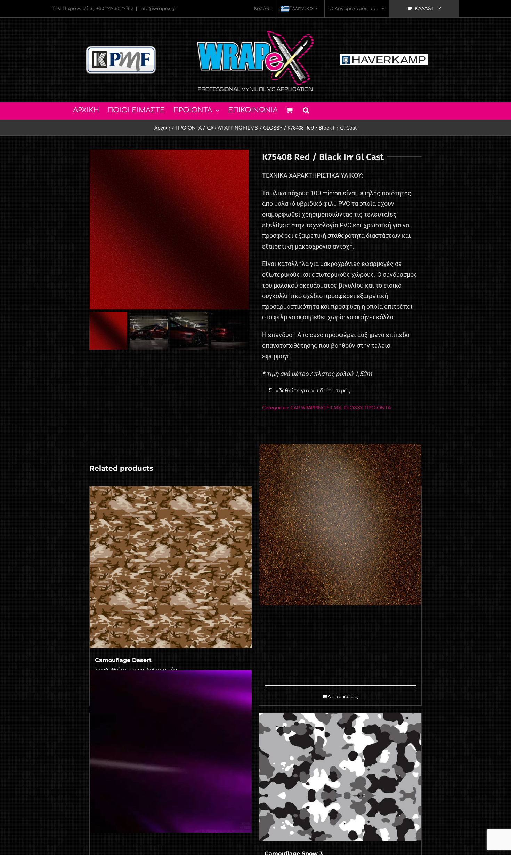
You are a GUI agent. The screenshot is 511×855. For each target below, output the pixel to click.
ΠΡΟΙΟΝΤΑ (378, 408)
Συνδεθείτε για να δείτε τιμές (309, 391)
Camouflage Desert (123, 660)
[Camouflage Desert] (171, 567)
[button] (306, 109)
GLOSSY (353, 408)
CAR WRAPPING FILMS (315, 408)
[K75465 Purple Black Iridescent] (171, 751)
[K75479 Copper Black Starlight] (340, 524)
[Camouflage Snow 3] (340, 777)
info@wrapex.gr (158, 8)
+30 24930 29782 (114, 8)
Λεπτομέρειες (343, 696)
